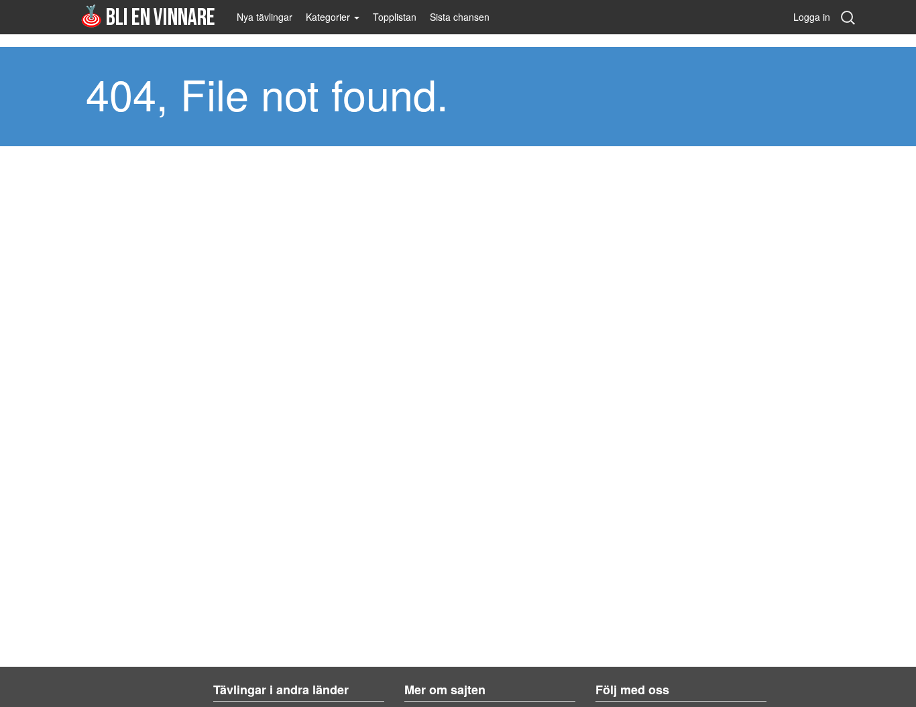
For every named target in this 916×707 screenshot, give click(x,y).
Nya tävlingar (264, 16)
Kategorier (329, 16)
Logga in (811, 16)
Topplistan (394, 16)
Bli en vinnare (148, 16)
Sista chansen (460, 16)
